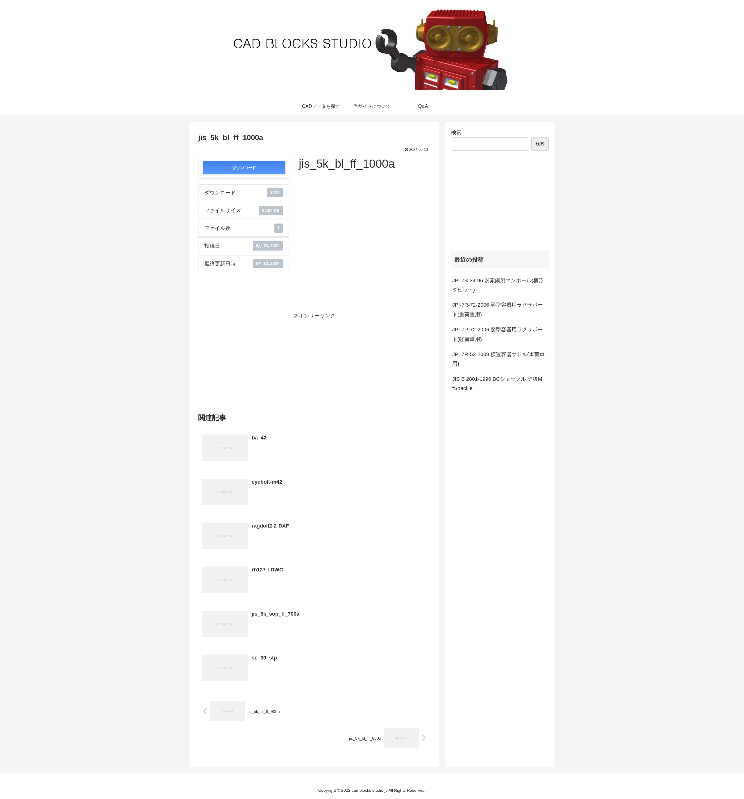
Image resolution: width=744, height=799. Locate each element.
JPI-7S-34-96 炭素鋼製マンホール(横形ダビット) (498, 285)
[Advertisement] (314, 361)
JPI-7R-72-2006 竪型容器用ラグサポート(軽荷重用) (497, 334)
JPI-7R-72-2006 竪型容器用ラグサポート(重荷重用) (497, 309)
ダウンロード (244, 167)
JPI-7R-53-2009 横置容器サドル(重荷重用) (498, 359)
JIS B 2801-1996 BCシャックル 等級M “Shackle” (497, 383)
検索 (456, 132)
